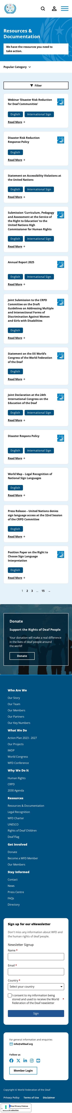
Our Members (16, 710)
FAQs (11, 898)
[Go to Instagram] (31, 1061)
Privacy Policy (11, 1097)
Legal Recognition (19, 812)
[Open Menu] (64, 9)
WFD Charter (16, 818)
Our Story (14, 698)
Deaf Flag (13, 836)
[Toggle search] (43, 8)
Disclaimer (49, 1097)
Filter (38, 85)
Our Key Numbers (19, 723)
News (11, 885)
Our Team (14, 704)
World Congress (18, 756)
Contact (13, 879)
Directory (14, 904)
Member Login (23, 1070)
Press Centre (16, 892)
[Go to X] (18, 1061)
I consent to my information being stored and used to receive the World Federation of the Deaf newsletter (38, 999)
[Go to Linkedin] (25, 1061)
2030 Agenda (16, 790)
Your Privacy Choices (19, 1106)
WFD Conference (18, 763)
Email (12, 965)
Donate (22, 656)
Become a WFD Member (23, 858)
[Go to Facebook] (11, 1061)
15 (43, 591)
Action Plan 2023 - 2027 (22, 738)
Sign (36, 1013)
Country (14, 980)
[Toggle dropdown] (54, 8)
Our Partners (16, 716)
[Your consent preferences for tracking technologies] (6, 1107)
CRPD (11, 784)
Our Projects (16, 744)
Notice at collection (11, 1110)
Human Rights (17, 778)
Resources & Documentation (26, 805)
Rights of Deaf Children (22, 830)
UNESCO (13, 824)
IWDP (11, 750)
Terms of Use (31, 1097)
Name (13, 950)
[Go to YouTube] (38, 1061)
